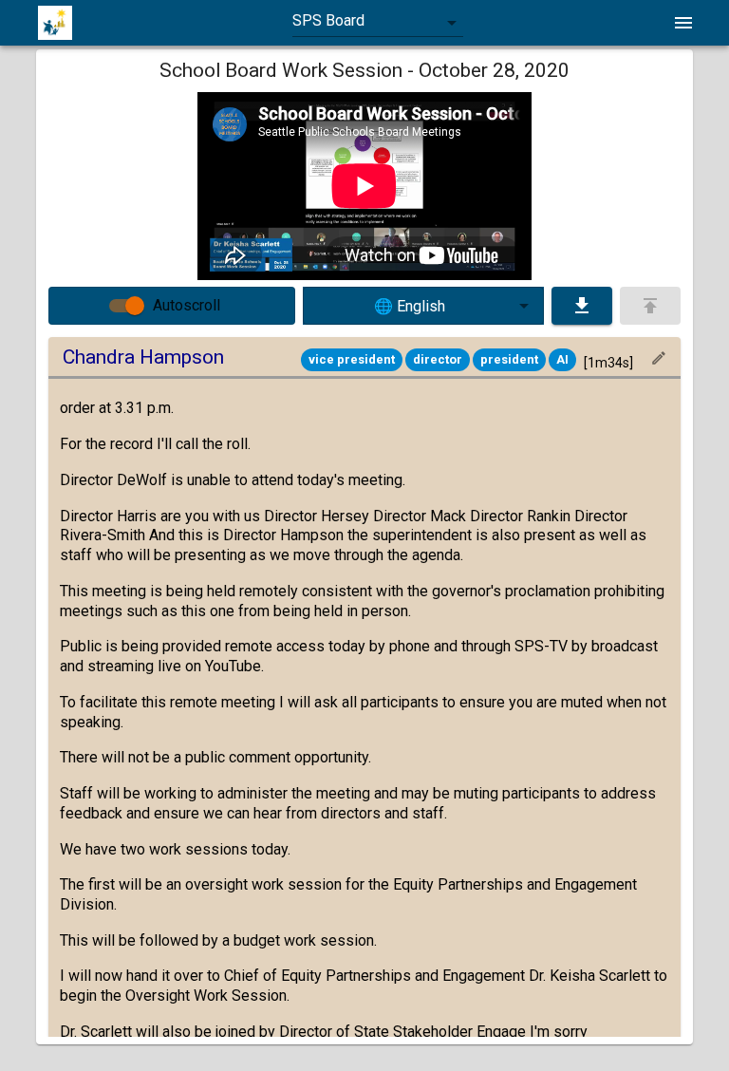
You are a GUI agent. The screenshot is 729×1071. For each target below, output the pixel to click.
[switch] (135, 306)
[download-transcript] (581, 306)
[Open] (524, 305)
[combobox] (377, 23)
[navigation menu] (683, 23)
